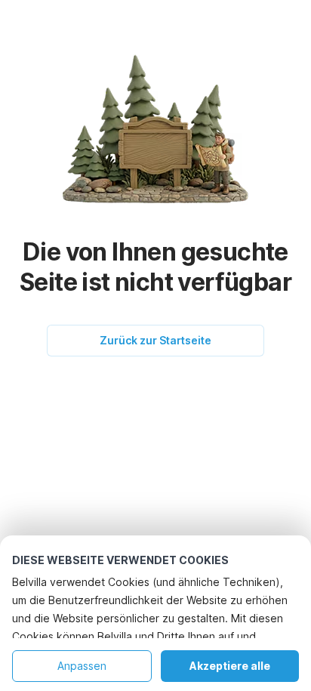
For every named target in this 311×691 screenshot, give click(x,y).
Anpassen (81, 665)
